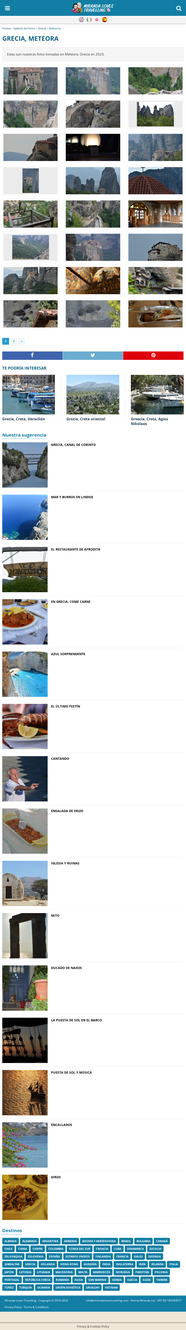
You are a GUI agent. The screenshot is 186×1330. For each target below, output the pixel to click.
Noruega (123, 1272)
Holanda (48, 1264)
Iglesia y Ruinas (65, 863)
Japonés (97, 19)
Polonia (161, 1272)
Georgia (154, 1256)
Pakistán (142, 1272)
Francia (122, 1256)
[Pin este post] (153, 355)
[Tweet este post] (93, 355)
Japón (9, 1272)
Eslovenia (35, 1256)
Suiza (147, 1280)
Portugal (12, 1280)
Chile (8, 1249)
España (54, 1256)
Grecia (42, 28)
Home (6, 28)
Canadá (162, 1241)
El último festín (65, 706)
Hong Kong (69, 1264)
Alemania (29, 1241)
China (22, 1249)
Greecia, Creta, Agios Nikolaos (149, 421)
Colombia (55, 1249)
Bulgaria (143, 1241)
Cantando (60, 758)
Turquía (25, 1287)
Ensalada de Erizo (67, 811)
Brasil (126, 1241)
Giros (56, 1177)
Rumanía (62, 1280)
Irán (142, 1264)
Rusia (79, 1280)
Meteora (55, 28)
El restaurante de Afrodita (75, 549)
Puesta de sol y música (71, 1072)
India (106, 1264)
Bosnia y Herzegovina (99, 1241)
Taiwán (161, 1280)
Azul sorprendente (68, 654)
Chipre (38, 1249)
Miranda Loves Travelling (20, 1300)
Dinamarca (135, 1249)
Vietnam (111, 1287)
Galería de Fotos (24, 28)
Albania (11, 1241)
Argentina (50, 1241)
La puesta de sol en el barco (76, 1020)
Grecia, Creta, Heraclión (23, 418)
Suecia (132, 1280)
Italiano (89, 19)
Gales (138, 1256)
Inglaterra (124, 1264)
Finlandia (103, 1256)
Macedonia (64, 1272)
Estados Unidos (78, 1256)
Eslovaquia (13, 1256)
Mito (55, 915)
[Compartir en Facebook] (32, 355)
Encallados (61, 1125)
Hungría (90, 1264)
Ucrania (43, 1287)
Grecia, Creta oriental (85, 418)
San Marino (97, 1280)
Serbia (117, 1280)
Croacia (102, 1249)
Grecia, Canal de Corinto (73, 445)
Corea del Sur (79, 1249)
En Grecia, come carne (71, 601)
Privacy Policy (13, 1307)
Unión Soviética (68, 1287)
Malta (82, 1272)
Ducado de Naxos (66, 968)
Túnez (9, 1287)
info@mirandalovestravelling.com (107, 1300)
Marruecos (101, 1272)
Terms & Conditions (36, 1307)
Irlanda (157, 1264)
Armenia (70, 1241)
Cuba (117, 1249)
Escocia (155, 1249)
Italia (173, 1264)
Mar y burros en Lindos (72, 497)
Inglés (81, 19)
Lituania (43, 1272)
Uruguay (92, 1287)
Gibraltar (12, 1264)
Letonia (25, 1272)
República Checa (37, 1280)
